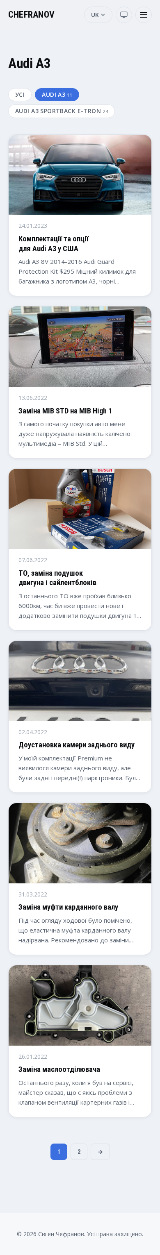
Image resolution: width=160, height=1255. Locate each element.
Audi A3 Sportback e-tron (61, 111)
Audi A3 (57, 94)
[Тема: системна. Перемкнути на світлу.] (124, 15)
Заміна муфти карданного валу (68, 907)
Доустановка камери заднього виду (76, 744)
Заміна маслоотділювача (59, 1069)
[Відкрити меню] (143, 15)
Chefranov (31, 14)
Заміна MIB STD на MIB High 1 (65, 410)
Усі (20, 94)
